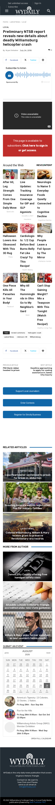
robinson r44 (22, 337)
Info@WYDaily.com (27, 787)
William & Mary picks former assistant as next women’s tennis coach (27, 636)
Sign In (37, 3)
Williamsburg (35, 337)
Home (5, 22)
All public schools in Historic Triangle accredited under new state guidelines (28, 606)
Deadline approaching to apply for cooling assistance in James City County (41, 371)
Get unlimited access (18, 3)
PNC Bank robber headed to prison (11, 369)
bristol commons (18, 333)
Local (24, 22)
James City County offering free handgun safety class (27, 576)
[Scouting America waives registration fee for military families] (27, 497)
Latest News (15, 22)
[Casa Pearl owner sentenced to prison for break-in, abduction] (27, 467)
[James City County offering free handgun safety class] (27, 566)
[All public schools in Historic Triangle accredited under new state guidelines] (27, 597)
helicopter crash (34, 333)
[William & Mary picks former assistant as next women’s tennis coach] (27, 627)
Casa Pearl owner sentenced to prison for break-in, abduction (27, 476)
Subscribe (13, 6)
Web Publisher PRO (38, 802)
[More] (43, 60)
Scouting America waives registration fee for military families (27, 507)
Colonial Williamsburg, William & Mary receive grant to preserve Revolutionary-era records (27, 535)
